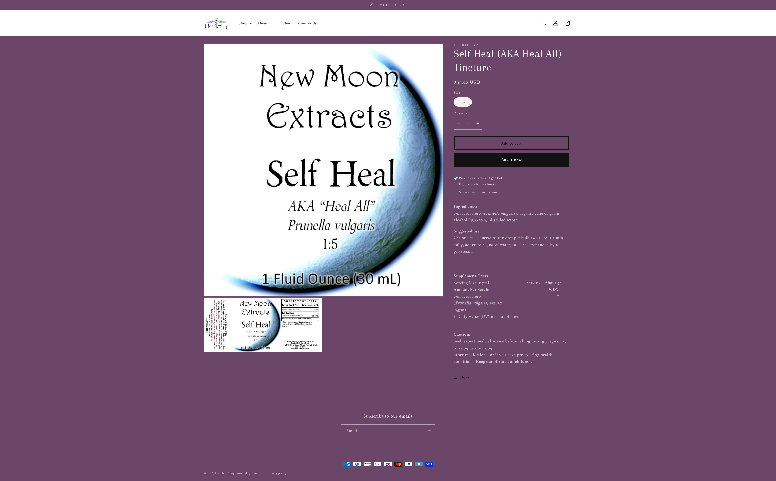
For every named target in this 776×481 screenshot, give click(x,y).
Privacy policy (277, 473)
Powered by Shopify (249, 473)
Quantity (461, 113)
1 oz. (463, 102)
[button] (245, 23)
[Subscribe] (429, 430)
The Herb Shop (225, 473)
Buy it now (511, 159)
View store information (478, 191)
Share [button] (464, 377)
